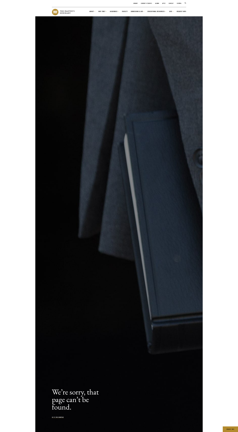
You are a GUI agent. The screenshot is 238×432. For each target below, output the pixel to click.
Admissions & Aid (137, 11)
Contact (171, 3)
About (91, 11)
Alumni (157, 3)
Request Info (230, 429)
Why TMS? (101, 11)
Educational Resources (156, 11)
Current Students (146, 3)
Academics (113, 11)
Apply (163, 3)
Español (179, 3)
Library (135, 3)
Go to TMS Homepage (58, 417)
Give (170, 11)
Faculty (125, 11)
